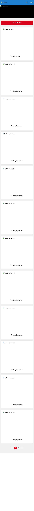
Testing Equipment (17, 56)
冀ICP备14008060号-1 (17, 501)
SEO (23, 503)
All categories (17, 22)
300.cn (19, 503)
